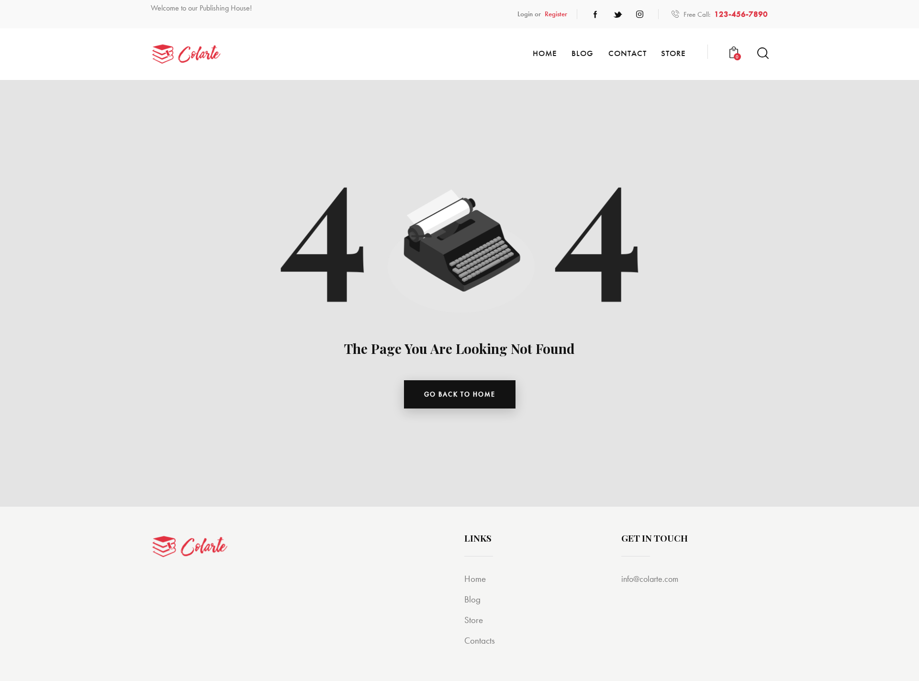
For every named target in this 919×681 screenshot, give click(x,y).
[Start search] (762, 53)
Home (475, 579)
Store (473, 620)
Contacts (479, 641)
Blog (472, 599)
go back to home (459, 394)
